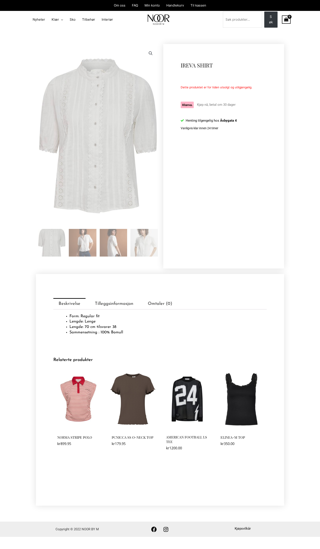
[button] (151, 53)
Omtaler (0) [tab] (160, 304)
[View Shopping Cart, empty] (286, 19)
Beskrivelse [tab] (69, 304)
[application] (61, 19)
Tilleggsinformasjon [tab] (114, 304)
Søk (271, 19)
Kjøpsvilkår (243, 529)
